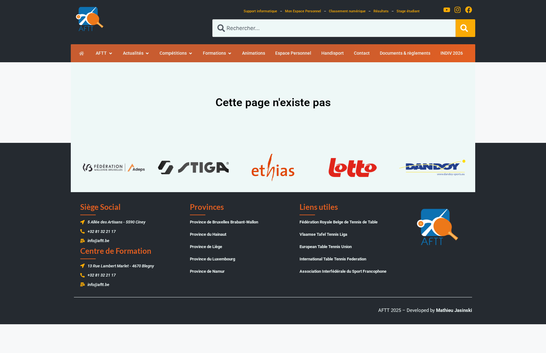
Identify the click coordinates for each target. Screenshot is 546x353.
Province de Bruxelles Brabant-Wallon (224, 222)
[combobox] (334, 28)
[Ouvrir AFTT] (110, 53)
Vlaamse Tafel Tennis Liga (323, 234)
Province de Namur (207, 271)
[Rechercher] (465, 28)
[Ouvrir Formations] (230, 53)
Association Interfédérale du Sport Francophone (343, 271)
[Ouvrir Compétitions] (190, 53)
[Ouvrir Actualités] (147, 53)
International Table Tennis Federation (333, 259)
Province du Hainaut (208, 234)
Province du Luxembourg (212, 259)
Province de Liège (206, 246)
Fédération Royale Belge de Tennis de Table (339, 222)
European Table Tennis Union (326, 246)
